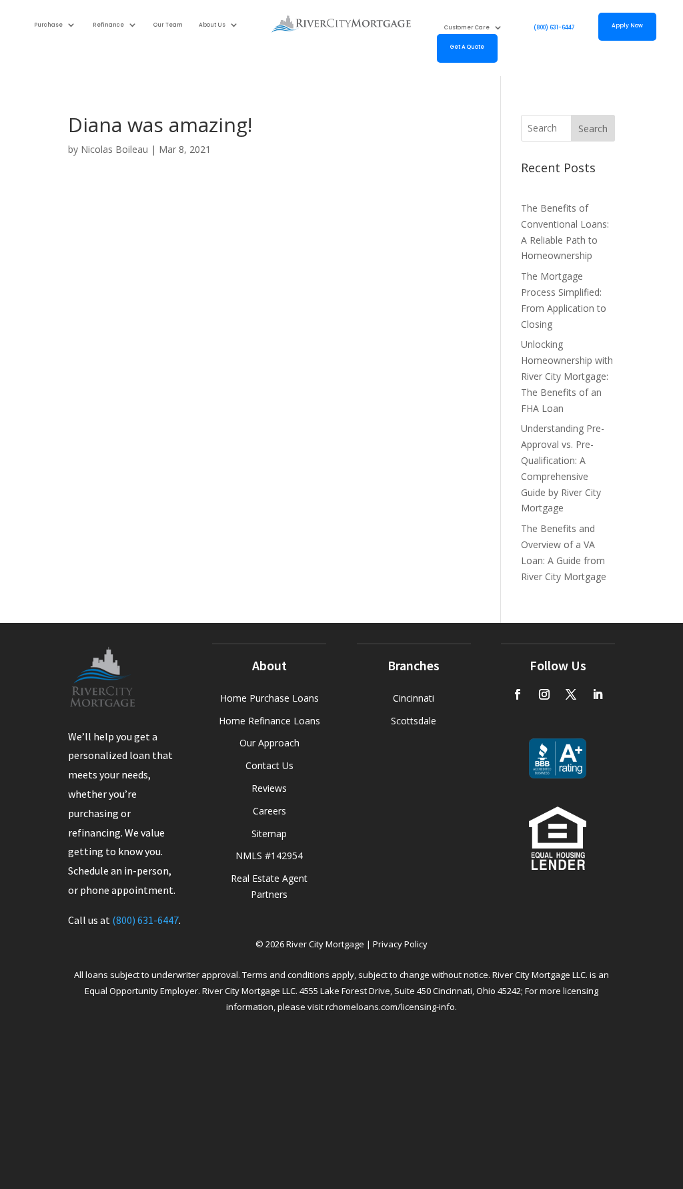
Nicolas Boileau (114, 149)
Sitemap (269, 833)
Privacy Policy (400, 944)
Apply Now (627, 26)
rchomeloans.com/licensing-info (390, 1007)
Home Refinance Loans (269, 720)
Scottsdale (413, 720)
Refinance (108, 25)
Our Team (168, 25)
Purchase (48, 25)
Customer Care (467, 28)
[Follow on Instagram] (544, 694)
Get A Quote (467, 47)
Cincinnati (413, 698)
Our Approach (269, 742)
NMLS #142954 (269, 855)
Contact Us (269, 765)
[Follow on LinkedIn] (597, 694)
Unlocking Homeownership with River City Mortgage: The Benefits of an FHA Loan (567, 376)
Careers (269, 810)
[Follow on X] (571, 694)
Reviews (269, 788)
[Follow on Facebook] (517, 694)
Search (593, 128)
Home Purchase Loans (269, 698)
